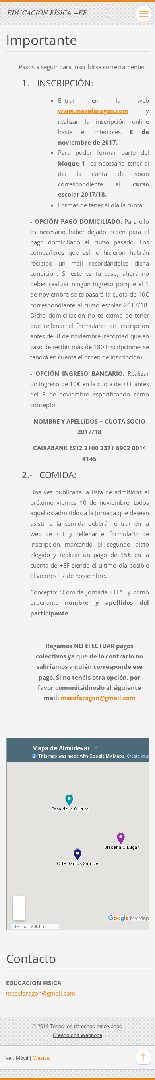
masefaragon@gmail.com (98, 698)
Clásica (41, 1058)
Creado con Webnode (77, 1035)
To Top (143, 1057)
